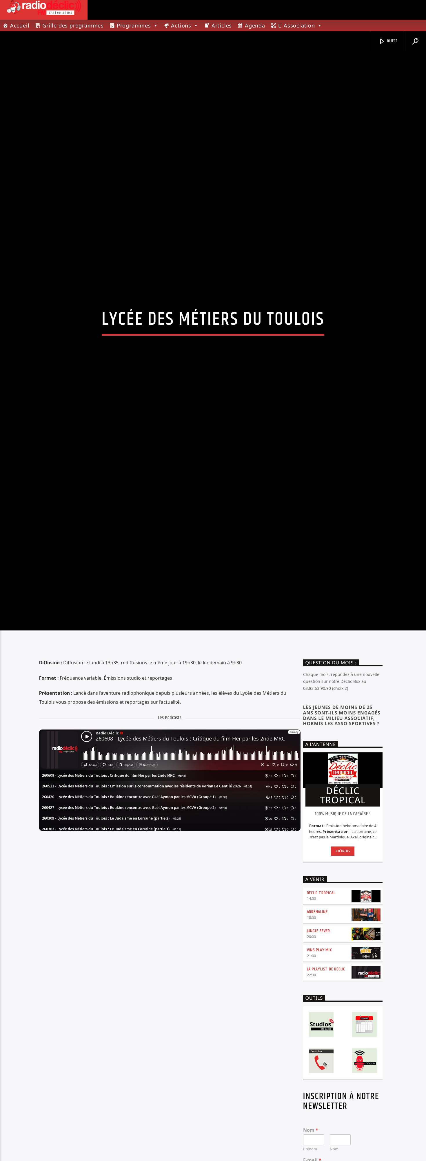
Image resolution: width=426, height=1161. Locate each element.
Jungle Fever (318, 987)
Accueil (20, 25)
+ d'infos (342, 908)
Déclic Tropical (321, 949)
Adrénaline (317, 968)
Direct (391, 41)
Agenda (255, 25)
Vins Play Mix (319, 1006)
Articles (222, 25)
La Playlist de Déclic (326, 1025)
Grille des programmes (73, 25)
